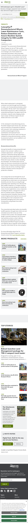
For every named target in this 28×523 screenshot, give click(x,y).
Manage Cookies (14, 512)
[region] (14, 511)
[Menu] (2, 2)
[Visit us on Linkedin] (8, 490)
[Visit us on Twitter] (5, 490)
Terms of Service (8, 19)
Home (3, 243)
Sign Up (5, 484)
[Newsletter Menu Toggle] (26, 2)
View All (18, 444)
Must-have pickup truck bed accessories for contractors (8, 303)
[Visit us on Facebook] (2, 490)
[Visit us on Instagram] (14, 490)
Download (8, 426)
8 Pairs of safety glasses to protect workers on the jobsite (9, 246)
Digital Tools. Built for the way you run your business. (13, 439)
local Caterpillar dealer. (18, 235)
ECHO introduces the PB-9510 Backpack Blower (9, 375)
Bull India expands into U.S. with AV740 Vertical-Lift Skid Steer (9, 397)
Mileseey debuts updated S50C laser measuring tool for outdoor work (9, 281)
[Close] (26, 501)
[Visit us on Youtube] (11, 490)
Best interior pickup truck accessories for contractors (9, 269)
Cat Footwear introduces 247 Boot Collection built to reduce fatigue (9, 258)
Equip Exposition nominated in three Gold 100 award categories (9, 387)
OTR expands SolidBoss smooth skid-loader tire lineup (8, 292)
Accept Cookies (14, 520)
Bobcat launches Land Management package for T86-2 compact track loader (13, 351)
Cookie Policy (22, 509)
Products (4, 24)
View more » (24, 238)
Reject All (14, 516)
